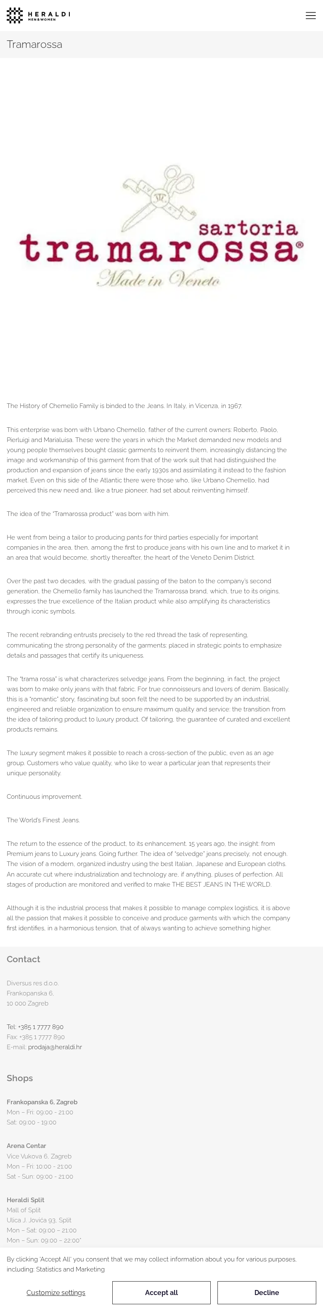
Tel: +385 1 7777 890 (35, 1027)
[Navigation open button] (311, 15)
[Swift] (38, 16)
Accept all (161, 1293)
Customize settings (55, 1293)
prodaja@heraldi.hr (55, 1047)
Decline (266, 1293)
